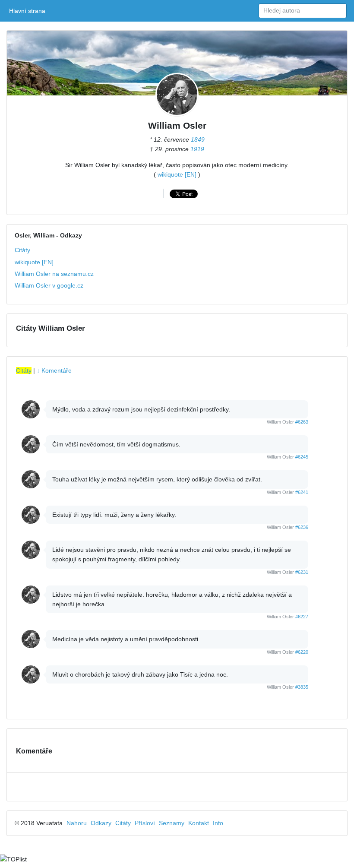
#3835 (301, 687)
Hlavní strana (28, 10)
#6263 (301, 421)
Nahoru (76, 823)
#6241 (301, 492)
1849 (198, 139)
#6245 (301, 456)
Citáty (22, 250)
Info (218, 823)
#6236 (301, 527)
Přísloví (145, 823)
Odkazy (101, 823)
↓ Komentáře (54, 370)
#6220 (301, 652)
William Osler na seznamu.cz (54, 273)
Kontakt (198, 823)
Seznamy (171, 823)
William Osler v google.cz (49, 285)
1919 (197, 149)
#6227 (301, 616)
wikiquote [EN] (177, 174)
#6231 (301, 572)
